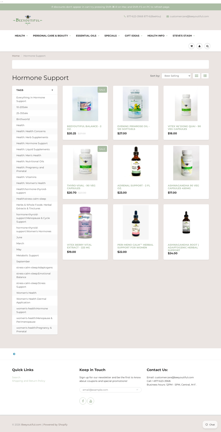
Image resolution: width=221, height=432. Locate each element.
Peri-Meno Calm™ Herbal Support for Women (135, 246)
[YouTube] (90, 401)
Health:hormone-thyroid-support (31, 191)
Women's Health (26, 292)
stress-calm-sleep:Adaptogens (34, 267)
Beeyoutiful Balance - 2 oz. (84, 128)
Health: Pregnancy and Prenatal (30, 169)
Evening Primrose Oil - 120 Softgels (133, 128)
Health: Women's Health (31, 183)
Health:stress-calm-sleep (31, 198)
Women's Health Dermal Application (31, 300)
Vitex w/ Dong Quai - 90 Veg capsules (184, 128)
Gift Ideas (132, 35)
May (18, 249)
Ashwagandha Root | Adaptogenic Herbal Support (183, 247)
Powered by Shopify (55, 424)
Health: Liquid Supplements (33, 149)
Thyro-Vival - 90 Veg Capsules (81, 187)
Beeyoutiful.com (31, 424)
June (19, 237)
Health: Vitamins (26, 177)
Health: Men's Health (28, 155)
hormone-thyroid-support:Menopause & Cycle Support (33, 218)
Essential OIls (86, 35)
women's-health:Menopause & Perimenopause (34, 320)
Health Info (156, 35)
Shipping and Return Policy (28, 380)
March (20, 243)
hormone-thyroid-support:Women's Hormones (33, 229)
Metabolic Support (27, 255)
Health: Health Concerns (31, 131)
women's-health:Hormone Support (32, 310)
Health (20, 35)
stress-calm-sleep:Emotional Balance (33, 275)
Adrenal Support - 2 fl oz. (133, 187)
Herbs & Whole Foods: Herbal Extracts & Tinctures (34, 206)
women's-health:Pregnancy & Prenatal (34, 329)
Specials (110, 35)
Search (16, 377)
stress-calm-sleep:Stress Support (30, 285)
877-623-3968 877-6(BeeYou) (144, 16)
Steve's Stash (182, 35)
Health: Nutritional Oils (30, 161)
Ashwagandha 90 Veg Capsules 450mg (183, 187)
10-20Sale (22, 107)
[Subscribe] (137, 389)
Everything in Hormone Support (30, 99)
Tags (19, 90)
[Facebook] (82, 401)
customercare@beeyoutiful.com (189, 16)
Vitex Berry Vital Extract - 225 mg (79, 246)
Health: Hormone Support (32, 143)
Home (16, 55)
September (23, 261)
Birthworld (23, 119)
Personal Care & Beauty (50, 35)
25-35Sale (22, 113)
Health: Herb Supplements (32, 137)
